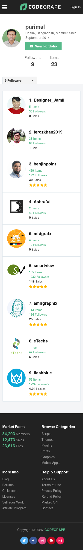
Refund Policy (52, 496)
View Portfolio (45, 46)
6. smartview (41, 265)
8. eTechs (38, 341)
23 (54, 64)
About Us (48, 479)
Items (54, 58)
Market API (50, 502)
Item (33, 347)
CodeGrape (54, 529)
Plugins (47, 445)
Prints (46, 451)
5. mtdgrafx (40, 233)
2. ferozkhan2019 (45, 132)
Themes (47, 439)
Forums (8, 484)
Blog (5, 479)
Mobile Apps (50, 462)
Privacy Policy (52, 490)
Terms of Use (51, 484)
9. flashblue (40, 373)
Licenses (8, 496)
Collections (10, 490)
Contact (47, 508)
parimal (35, 26)
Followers (32, 58)
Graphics (48, 456)
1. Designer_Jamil (46, 100)
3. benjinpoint (42, 164)
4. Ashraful (39, 202)
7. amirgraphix (43, 303)
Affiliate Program (14, 508)
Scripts (46, 433)
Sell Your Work (13, 502)
